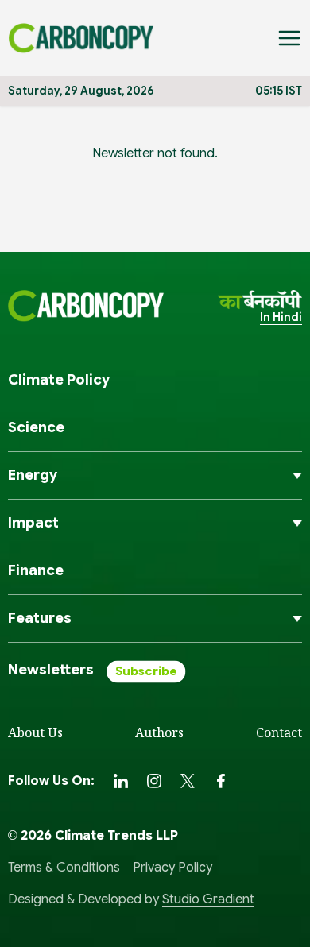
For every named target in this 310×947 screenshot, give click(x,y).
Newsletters (51, 669)
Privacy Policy (172, 867)
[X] (187, 781)
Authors (159, 732)
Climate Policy (59, 379)
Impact (33, 522)
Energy (32, 475)
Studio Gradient (208, 899)
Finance (36, 570)
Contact (279, 732)
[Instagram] (154, 781)
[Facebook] (221, 781)
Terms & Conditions (64, 867)
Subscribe (145, 671)
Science (36, 427)
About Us (35, 732)
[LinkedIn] (121, 781)
